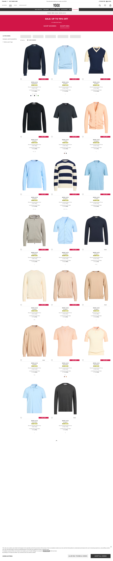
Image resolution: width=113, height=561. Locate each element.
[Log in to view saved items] (105, 5)
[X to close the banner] (111, 546)
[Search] (99, 5)
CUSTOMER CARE (13, 1)
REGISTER (102, 1)
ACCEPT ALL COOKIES (101, 556)
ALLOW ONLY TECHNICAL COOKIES (77, 556)
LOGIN (108, 2)
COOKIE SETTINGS (7, 556)
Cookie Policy (46, 551)
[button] (10, 39)
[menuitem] (4, 5)
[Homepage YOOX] (56, 5)
